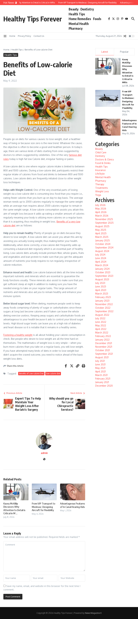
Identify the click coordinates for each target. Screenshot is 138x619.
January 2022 (102, 339)
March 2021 (101, 375)
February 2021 (102, 378)
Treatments (101, 187)
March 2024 (101, 265)
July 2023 (100, 283)
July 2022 (100, 318)
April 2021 (100, 371)
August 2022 (102, 314)
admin (44, 453)
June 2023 (100, 286)
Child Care (100, 152)
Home (12, 36)
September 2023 (104, 275)
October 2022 (102, 307)
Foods (97, 19)
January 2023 (102, 300)
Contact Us (38, 36)
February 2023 (103, 297)
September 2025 (104, 222)
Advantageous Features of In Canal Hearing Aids (72, 505)
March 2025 (101, 236)
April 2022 (100, 329)
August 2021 (102, 357)
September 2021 (104, 353)
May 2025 (100, 229)
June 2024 (100, 258)
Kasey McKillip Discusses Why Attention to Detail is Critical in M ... (14, 508)
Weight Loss (102, 191)
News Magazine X (93, 613)
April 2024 (100, 261)
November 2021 (103, 346)
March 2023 (101, 293)
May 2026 (100, 208)
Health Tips (77, 14)
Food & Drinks (103, 163)
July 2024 (100, 254)
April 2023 (100, 290)
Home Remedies (80, 19)
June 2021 (100, 364)
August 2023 (102, 279)
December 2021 (103, 343)
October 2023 (102, 272)
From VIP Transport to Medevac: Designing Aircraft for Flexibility (43, 507)
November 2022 (104, 304)
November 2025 (104, 219)
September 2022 (104, 311)
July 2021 (100, 360)
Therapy (99, 184)
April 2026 (101, 212)
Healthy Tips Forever (32, 19)
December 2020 (104, 385)
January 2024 (102, 268)
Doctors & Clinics (104, 159)
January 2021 (102, 382)
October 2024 (102, 244)
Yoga (98, 194)
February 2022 (103, 336)
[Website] (44, 459)
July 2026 (100, 205)
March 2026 (101, 215)
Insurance (100, 170)
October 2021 (102, 350)
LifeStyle (100, 173)
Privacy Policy (24, 36)
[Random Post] (125, 36)
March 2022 (101, 332)
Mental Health (79, 24)
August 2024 (102, 251)
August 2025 (102, 226)
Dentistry (87, 9)
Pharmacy (75, 28)
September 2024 (104, 247)
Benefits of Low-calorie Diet (31, 373)
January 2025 (102, 240)
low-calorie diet (53, 373)
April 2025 (101, 233)
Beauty (73, 9)
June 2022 (100, 321)
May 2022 (100, 325)
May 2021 (100, 368)
